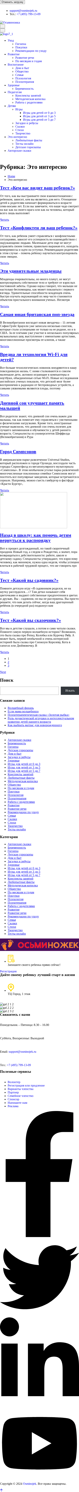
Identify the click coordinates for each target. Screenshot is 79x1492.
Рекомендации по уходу (31, 50)
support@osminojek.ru (23, 10)
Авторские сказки (19, 150)
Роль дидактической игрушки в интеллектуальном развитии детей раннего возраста (41, 720)
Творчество (22, 133)
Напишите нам (17, 1102)
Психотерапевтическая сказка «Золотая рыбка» (38, 714)
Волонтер (14, 1082)
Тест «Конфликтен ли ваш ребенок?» (38, 227)
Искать (70, 690)
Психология (23, 78)
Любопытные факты (28, 140)
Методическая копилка (30, 99)
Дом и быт (22, 68)
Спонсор (13, 1099)
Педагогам (15, 92)
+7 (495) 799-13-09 (28, 14)
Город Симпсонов (18, 451)
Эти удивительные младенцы (31, 271)
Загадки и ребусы (26, 123)
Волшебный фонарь (21, 708)
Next (3, 672)
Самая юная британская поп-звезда (37, 314)
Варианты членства (20, 1089)
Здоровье (14, 85)
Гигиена (20, 44)
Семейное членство (20, 1095)
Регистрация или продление (26, 1085)
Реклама (13, 1106)
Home (11, 176)
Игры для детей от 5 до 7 (39, 119)
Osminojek (29, 1483)
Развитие (14, 54)
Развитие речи (24, 57)
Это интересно (17, 136)
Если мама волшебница (23, 711)
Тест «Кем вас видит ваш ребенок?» (37, 187)
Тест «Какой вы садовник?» (29, 580)
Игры (19, 109)
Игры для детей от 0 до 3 (39, 112)
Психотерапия (24, 81)
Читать (4, 219)
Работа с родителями (29, 102)
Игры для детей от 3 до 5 (39, 116)
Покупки (21, 47)
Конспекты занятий (28, 95)
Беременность (24, 88)
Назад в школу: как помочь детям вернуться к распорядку (35, 538)
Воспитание (16, 64)
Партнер (13, 1092)
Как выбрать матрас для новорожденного (35, 725)
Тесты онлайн (24, 143)
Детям (12, 105)
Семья (19, 75)
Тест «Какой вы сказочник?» (30, 620)
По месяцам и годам (28, 61)
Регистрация (8, 971)
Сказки (20, 126)
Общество (22, 71)
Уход (11, 40)
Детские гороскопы (28, 147)
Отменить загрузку (12, 2)
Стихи (19, 130)
